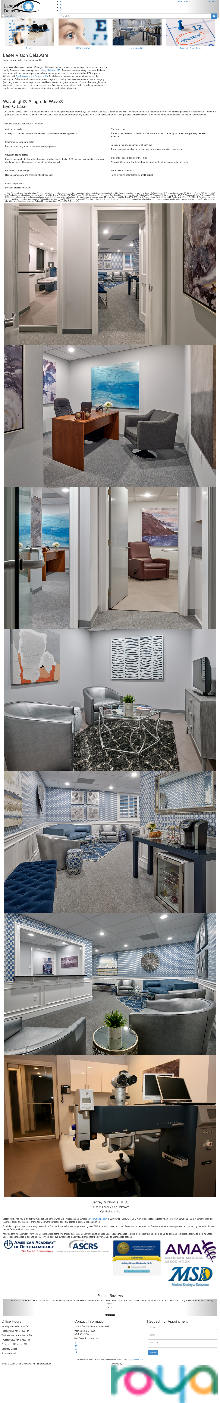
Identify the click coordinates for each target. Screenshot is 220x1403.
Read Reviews (83, 47)
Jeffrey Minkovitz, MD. (50, 70)
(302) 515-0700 (183, 1)
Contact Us (212, 1)
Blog (11, 38)
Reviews (13, 32)
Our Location (137, 47)
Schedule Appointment (191, 47)
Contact (12, 41)
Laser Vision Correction (20, 26)
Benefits (13, 35)
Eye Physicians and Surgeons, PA (32, 76)
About (12, 23)
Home (12, 20)
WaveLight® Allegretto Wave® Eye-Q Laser (29, 29)
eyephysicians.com (98, 1218)
